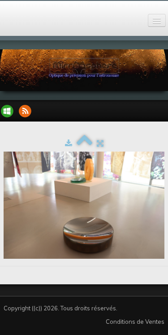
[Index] (84, 143)
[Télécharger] (68, 143)
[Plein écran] (100, 143)
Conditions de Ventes (135, 321)
